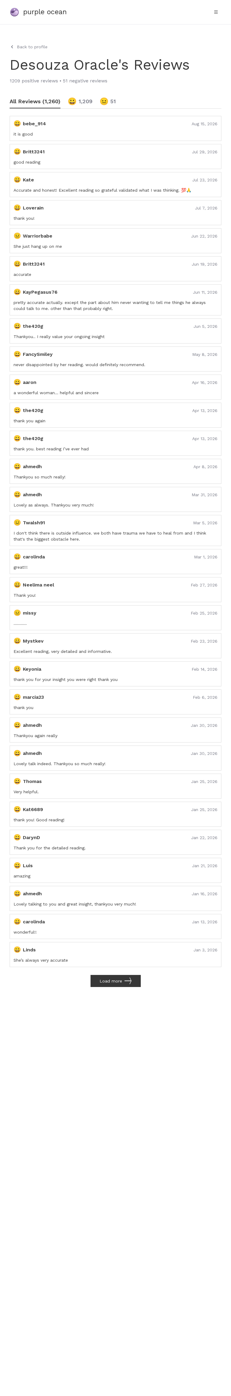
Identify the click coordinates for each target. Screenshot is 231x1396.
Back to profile (32, 46)
